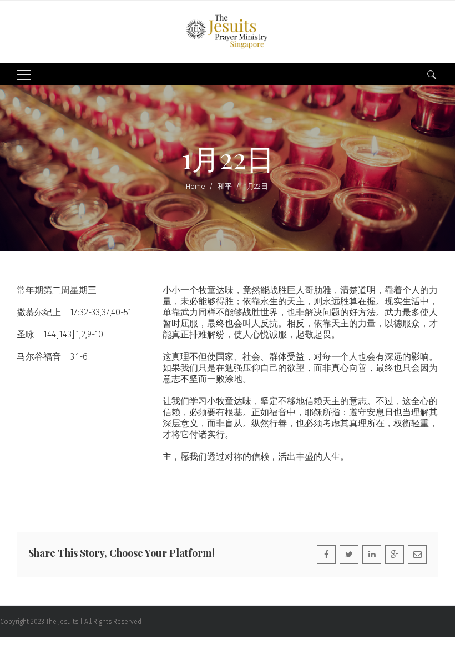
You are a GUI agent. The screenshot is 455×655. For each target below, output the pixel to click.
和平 (225, 186)
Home (195, 186)
